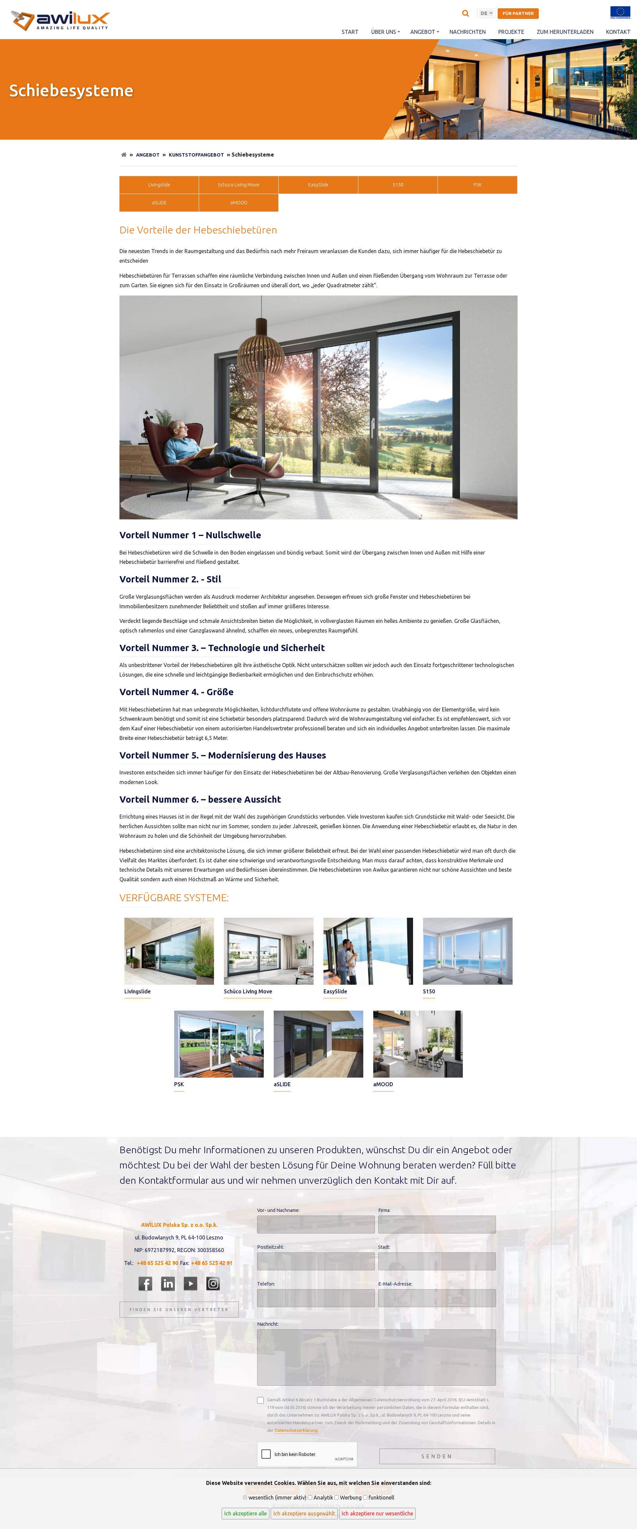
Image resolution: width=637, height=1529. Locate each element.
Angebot (422, 32)
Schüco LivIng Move (238, 184)
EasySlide (318, 184)
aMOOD (239, 202)
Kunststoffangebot (196, 155)
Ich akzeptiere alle (245, 1513)
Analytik (322, 1497)
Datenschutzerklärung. (296, 1430)
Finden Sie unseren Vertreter (179, 1309)
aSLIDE (159, 202)
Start (350, 32)
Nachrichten (468, 32)
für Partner (518, 13)
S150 (398, 184)
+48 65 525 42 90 (157, 1263)
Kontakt (618, 32)
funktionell (380, 1497)
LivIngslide (159, 184)
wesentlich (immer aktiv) (277, 1497)
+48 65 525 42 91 (212, 1263)
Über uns (383, 32)
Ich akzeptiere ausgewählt (304, 1513)
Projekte (511, 32)
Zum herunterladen (565, 32)
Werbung (350, 1497)
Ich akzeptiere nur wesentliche (377, 1513)
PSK (477, 184)
